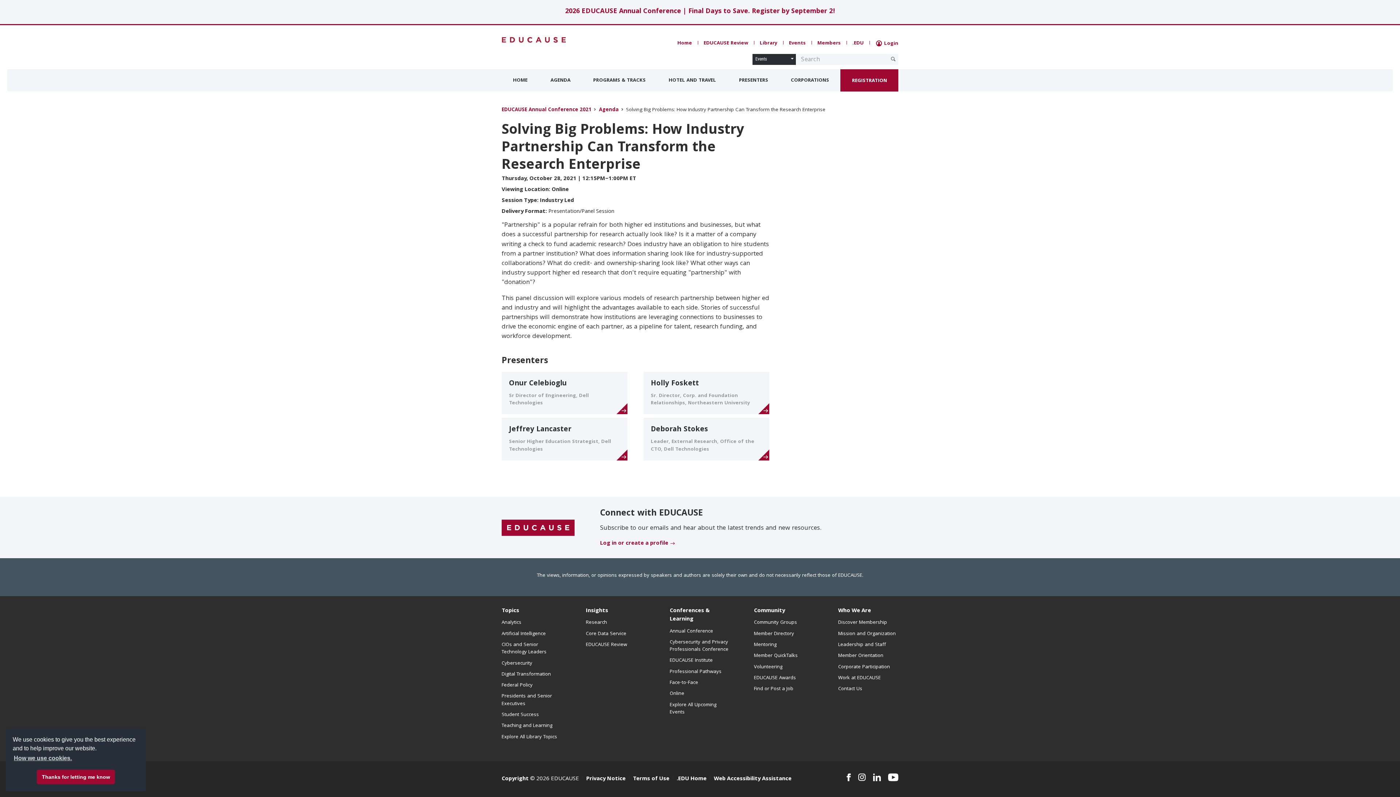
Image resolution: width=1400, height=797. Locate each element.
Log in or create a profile (634, 543)
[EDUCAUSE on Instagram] (862, 777)
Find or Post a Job (773, 689)
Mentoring (765, 645)
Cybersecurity (517, 664)
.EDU (858, 43)
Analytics (511, 623)
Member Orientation (860, 656)
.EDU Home (692, 779)
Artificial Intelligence (524, 634)
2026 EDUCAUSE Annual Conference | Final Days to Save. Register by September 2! (700, 12)
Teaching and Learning (527, 726)
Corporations (810, 81)
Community (769, 611)
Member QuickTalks (776, 656)
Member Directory (774, 634)
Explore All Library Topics (529, 737)
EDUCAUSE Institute (691, 661)
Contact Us (850, 689)
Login (890, 44)
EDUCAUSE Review (726, 43)
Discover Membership (862, 623)
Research (596, 623)
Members (829, 43)
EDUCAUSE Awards (775, 678)
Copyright (515, 779)
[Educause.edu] (538, 528)
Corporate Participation (864, 667)
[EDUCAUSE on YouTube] (893, 777)
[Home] (534, 40)
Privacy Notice (606, 779)
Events (797, 43)
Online (677, 694)
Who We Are (854, 611)
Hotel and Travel (692, 81)
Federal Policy (517, 685)
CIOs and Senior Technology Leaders (524, 648)
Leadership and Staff (862, 645)
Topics (510, 611)
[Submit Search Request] (893, 59)
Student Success (520, 715)
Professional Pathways (696, 672)
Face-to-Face (684, 683)
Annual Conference (691, 631)
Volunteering (768, 667)
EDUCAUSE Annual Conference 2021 (546, 110)
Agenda (561, 81)
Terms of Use (651, 779)
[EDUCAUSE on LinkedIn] (877, 777)
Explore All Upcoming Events (693, 708)
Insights (597, 611)
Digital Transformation (526, 674)
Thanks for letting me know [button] (76, 777)
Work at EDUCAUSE (859, 678)
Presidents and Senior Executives (527, 700)
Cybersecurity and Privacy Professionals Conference (699, 646)
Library (768, 43)
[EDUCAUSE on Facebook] (849, 777)
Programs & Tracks (619, 81)
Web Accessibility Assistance (753, 779)
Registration (869, 81)
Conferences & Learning (690, 615)
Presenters (753, 81)
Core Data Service (606, 634)
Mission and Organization (867, 634)
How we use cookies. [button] (43, 758)
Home (684, 43)
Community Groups (775, 623)
